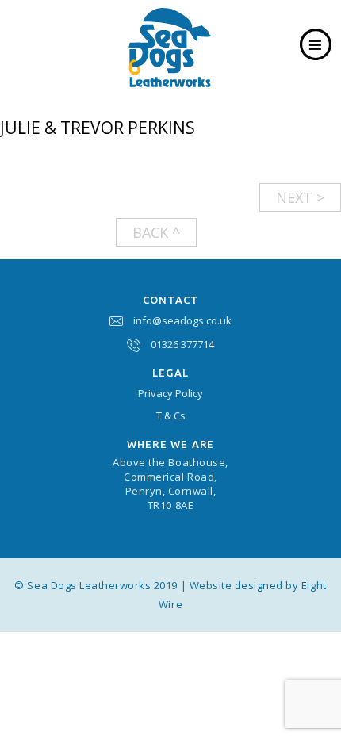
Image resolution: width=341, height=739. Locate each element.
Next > (300, 197)
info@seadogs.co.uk (182, 320)
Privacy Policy (170, 393)
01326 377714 (182, 344)
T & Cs (171, 415)
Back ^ (156, 232)
